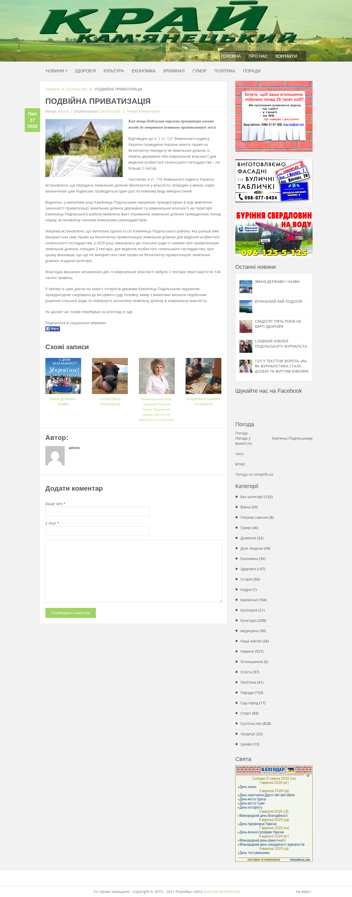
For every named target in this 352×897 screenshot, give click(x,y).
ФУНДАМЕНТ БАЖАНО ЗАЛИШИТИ (203, 401)
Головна (231, 56)
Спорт (245, 713)
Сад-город (249, 702)
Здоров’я (85, 71)
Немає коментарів (143, 111)
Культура (114, 71)
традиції (247, 733)
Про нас (258, 56)
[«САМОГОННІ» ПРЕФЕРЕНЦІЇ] (110, 374)
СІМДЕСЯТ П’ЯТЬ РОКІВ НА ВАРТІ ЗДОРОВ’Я (278, 324)
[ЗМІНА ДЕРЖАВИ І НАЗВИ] (63, 374)
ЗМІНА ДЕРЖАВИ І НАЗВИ (63, 401)
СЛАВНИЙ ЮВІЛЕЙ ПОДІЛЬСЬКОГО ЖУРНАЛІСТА (281, 344)
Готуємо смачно (254, 517)
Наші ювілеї (251, 641)
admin (63, 111)
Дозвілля (248, 537)
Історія (246, 579)
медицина (249, 630)
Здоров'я (248, 568)
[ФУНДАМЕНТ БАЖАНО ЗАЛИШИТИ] (203, 374)
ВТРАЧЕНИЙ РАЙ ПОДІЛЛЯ (278, 301)
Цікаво (246, 744)
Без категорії (251, 496)
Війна (245, 507)
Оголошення (251, 661)
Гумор (199, 71)
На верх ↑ (304, 891)
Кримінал (174, 71)
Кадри (246, 589)
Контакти (286, 56)
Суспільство (76, 89)
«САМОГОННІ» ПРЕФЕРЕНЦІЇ (110, 401)
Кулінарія (248, 610)
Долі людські (251, 548)
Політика (224, 71)
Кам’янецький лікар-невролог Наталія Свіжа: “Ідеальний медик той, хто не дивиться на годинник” (156, 409)
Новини (57, 70)
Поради (252, 71)
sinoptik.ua (263, 474)
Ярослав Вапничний (222, 891)
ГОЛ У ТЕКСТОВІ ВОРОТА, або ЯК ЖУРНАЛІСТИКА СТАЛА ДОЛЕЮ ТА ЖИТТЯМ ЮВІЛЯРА (281, 366)
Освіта (246, 671)
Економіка (144, 71)
